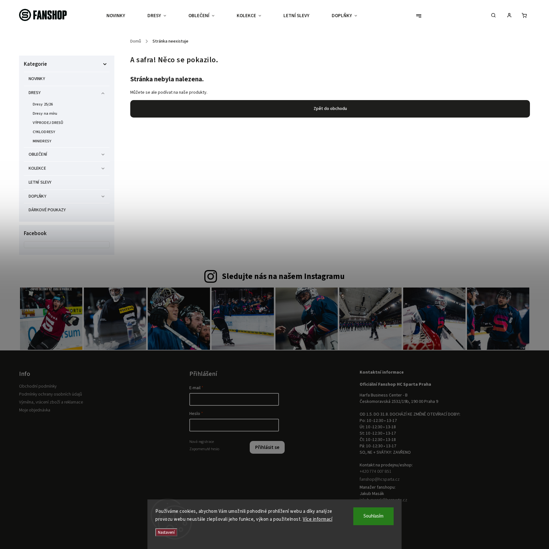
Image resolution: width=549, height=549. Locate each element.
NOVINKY (37, 79)
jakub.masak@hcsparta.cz (383, 500)
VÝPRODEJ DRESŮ (48, 122)
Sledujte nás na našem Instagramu (283, 276)
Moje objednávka (34, 410)
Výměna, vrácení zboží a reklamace (51, 402)
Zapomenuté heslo (204, 449)
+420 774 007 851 (375, 471)
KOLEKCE (37, 168)
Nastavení (166, 532)
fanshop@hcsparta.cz (380, 479)
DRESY (35, 93)
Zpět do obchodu (330, 108)
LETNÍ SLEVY (40, 182)
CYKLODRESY (44, 132)
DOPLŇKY (37, 196)
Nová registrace (201, 441)
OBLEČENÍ (38, 154)
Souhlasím (373, 516)
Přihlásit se (267, 447)
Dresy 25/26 (43, 104)
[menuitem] (121, 16)
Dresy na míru (45, 113)
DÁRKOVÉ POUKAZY (47, 210)
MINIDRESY (42, 141)
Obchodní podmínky (38, 386)
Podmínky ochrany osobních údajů (50, 394)
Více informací (317, 519)
